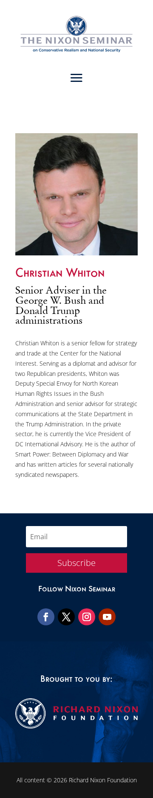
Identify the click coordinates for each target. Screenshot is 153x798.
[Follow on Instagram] (86, 616)
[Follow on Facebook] (45, 616)
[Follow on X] (66, 616)
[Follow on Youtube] (107, 616)
